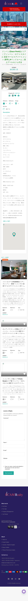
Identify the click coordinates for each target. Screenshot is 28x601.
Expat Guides (5, 542)
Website (5, 458)
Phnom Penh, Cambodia (8, 521)
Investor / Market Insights (8, 544)
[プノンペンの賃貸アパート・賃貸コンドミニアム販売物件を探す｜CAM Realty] (11, 3)
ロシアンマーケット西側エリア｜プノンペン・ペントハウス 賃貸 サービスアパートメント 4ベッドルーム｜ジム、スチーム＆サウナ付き (14, 331)
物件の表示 (14, 275)
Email (5, 450)
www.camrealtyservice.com (10, 217)
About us (4, 539)
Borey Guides (5, 547)
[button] (15, 237)
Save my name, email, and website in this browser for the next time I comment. (14, 468)
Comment (6, 418)
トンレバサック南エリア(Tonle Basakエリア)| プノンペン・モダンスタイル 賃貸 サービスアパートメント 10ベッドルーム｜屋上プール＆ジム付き (14, 381)
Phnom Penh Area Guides (8, 550)
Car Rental (5, 514)
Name (5, 442)
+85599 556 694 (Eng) (13, 8)
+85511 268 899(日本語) (15, 9)
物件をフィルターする (14, 24)
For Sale (4, 508)
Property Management (7, 511)
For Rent (4, 506)
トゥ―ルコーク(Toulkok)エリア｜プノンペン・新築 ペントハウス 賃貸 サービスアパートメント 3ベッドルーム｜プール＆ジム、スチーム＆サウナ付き (14, 284)
